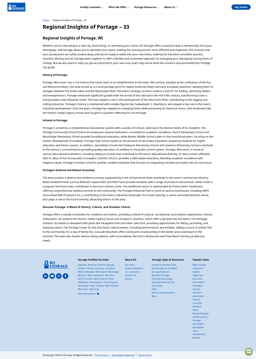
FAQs (154, 289)
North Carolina (85, 278)
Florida (101, 264)
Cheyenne (198, 268)
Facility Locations (90, 7)
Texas (92, 285)
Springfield (198, 327)
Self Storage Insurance (163, 292)
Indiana (81, 268)
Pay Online (241, 7)
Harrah (196, 289)
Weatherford (199, 334)
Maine (81, 271)
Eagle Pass (198, 275)
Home (46, 20)
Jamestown (198, 296)
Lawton (196, 299)
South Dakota (111, 282)
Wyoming (94, 289)
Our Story (130, 264)
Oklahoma (83, 282)
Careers (129, 278)
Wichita (196, 337)
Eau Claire (198, 278)
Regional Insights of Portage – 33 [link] (69, 20)
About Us (169, 7)
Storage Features (160, 271)
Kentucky (99, 268)
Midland (197, 306)
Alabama (82, 264)
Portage (197, 320)
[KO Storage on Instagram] (59, 276)
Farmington (199, 282)
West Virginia (111, 285)
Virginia (100, 285)
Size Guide (157, 285)
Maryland (90, 271)
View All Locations (88, 293)
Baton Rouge (199, 264)
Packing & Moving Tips (163, 282)
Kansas (90, 268)
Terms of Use (145, 355)
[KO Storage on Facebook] (65, 276)
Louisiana (110, 268)
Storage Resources (145, 7)
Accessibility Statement (123, 355)
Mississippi (113, 271)
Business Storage (160, 275)
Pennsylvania (96, 282)
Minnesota (101, 271)
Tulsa (195, 330)
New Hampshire (96, 275)
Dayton (196, 271)
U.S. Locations (132, 271)
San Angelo (198, 323)
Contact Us (130, 275)
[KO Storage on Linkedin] (45, 276)
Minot (196, 310)
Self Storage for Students (164, 268)
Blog (154, 296)
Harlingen (198, 285)
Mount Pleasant (201, 313)
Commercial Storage (162, 278)
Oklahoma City (200, 316)
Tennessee (83, 285)
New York (110, 275)
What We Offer (117, 7)
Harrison (197, 292)
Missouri (82, 275)
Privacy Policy (101, 355)
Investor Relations (134, 268)
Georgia (110, 264)
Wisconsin (83, 289)
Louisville (197, 303)
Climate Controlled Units (164, 264)
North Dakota (101, 278)
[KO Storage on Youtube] (52, 276)
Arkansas (92, 264)
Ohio (111, 278)
